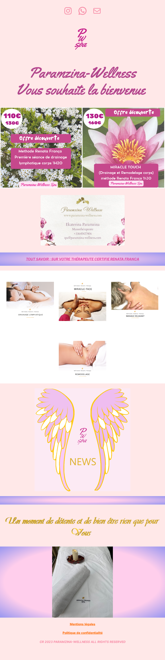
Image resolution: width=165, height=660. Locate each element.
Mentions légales (82, 624)
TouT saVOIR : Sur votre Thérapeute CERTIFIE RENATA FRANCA (82, 259)
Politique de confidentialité (83, 633)
